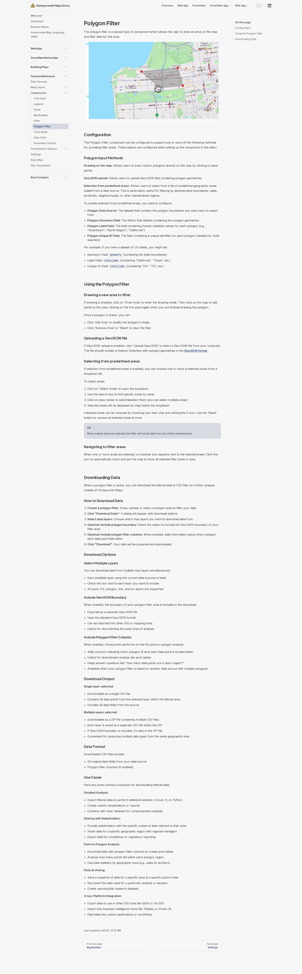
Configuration (243, 27)
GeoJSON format (195, 350)
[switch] (258, 6)
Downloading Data (245, 39)
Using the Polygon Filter (249, 33)
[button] (65, 48)
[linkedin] (269, 5)
